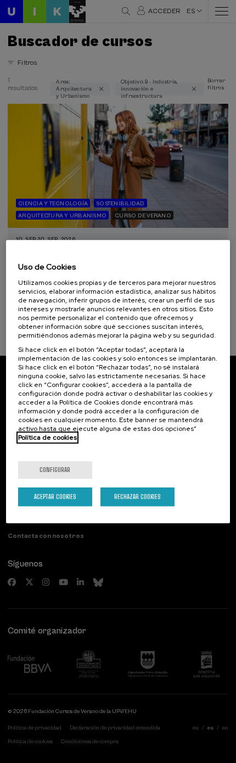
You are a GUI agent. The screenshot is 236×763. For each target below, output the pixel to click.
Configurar (55, 469)
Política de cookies (47, 437)
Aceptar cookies (55, 496)
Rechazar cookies (137, 496)
